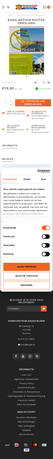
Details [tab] (27, 179)
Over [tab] (43, 179)
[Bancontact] (44, 445)
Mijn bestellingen (26, 421)
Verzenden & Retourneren (26, 391)
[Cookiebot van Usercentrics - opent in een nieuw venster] (38, 171)
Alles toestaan (26, 267)
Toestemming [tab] (10, 179)
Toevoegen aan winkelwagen (34, 103)
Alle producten (26, 434)
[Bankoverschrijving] (7, 445)
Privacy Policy (26, 383)
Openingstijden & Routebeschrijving (26, 396)
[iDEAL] (16, 445)
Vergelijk (26, 430)
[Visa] (26, 450)
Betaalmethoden (26, 387)
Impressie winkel (26, 400)
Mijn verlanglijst (26, 426)
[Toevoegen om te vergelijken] (49, 82)
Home (11, 15)
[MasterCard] (35, 445)
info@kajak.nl (28, 344)
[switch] (46, 236)
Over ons (26, 375)
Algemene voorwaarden (26, 379)
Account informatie (27, 417)
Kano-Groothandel (26, 404)
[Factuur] (25, 445)
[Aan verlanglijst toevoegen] (44, 82)
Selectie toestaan (26, 276)
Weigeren (26, 285)
